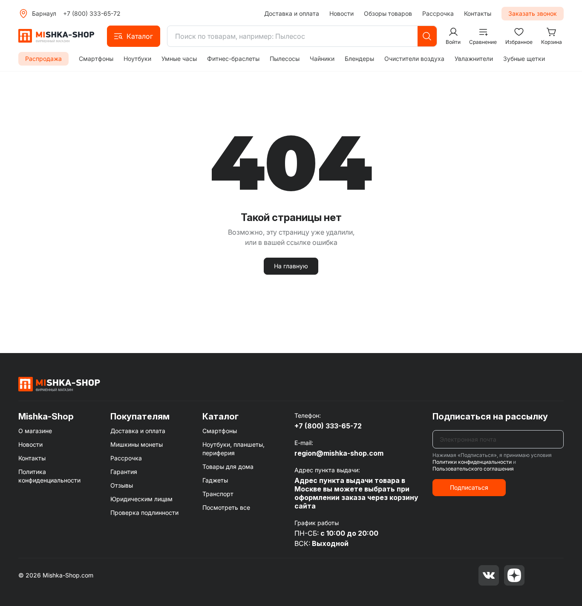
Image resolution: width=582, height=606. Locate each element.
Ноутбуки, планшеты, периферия (233, 449)
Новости (341, 13)
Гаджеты (215, 480)
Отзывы (121, 485)
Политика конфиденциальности (49, 476)
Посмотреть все (226, 507)
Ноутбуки (137, 58)
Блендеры (359, 58)
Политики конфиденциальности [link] (472, 462)
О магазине (35, 430)
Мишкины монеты (136, 444)
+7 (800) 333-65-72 (92, 13)
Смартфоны (96, 58)
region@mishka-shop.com (338, 453)
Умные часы (179, 58)
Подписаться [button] (469, 487)
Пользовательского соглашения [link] (473, 468)
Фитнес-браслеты (233, 58)
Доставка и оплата (291, 13)
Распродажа (43, 58)
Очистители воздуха (414, 58)
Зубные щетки (524, 58)
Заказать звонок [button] (532, 13)
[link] (59, 383)
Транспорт (217, 493)
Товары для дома (228, 466)
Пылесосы (285, 58)
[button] (133, 36)
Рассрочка (438, 13)
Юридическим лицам (141, 499)
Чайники (322, 58)
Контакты (477, 13)
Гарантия (123, 471)
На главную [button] (291, 266)
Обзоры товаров (388, 13)
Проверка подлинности (144, 512)
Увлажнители (474, 58)
